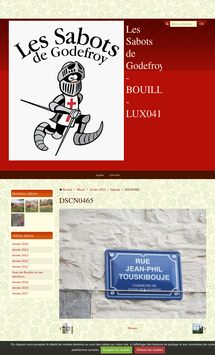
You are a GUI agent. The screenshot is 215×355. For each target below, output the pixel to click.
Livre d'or (114, 175)
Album (81, 189)
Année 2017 (20, 293)
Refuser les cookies (150, 349)
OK (201, 24)
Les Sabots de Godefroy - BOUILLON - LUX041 (151, 71)
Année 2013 (20, 255)
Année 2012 (20, 261)
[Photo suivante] (199, 328)
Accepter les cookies (116, 349)
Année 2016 (20, 244)
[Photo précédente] (66, 328)
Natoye (115, 189)
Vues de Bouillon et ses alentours (27, 274)
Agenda (100, 175)
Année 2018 (20, 282)
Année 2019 (20, 287)
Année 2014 (20, 249)
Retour (132, 328)
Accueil (67, 189)
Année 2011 (20, 266)
